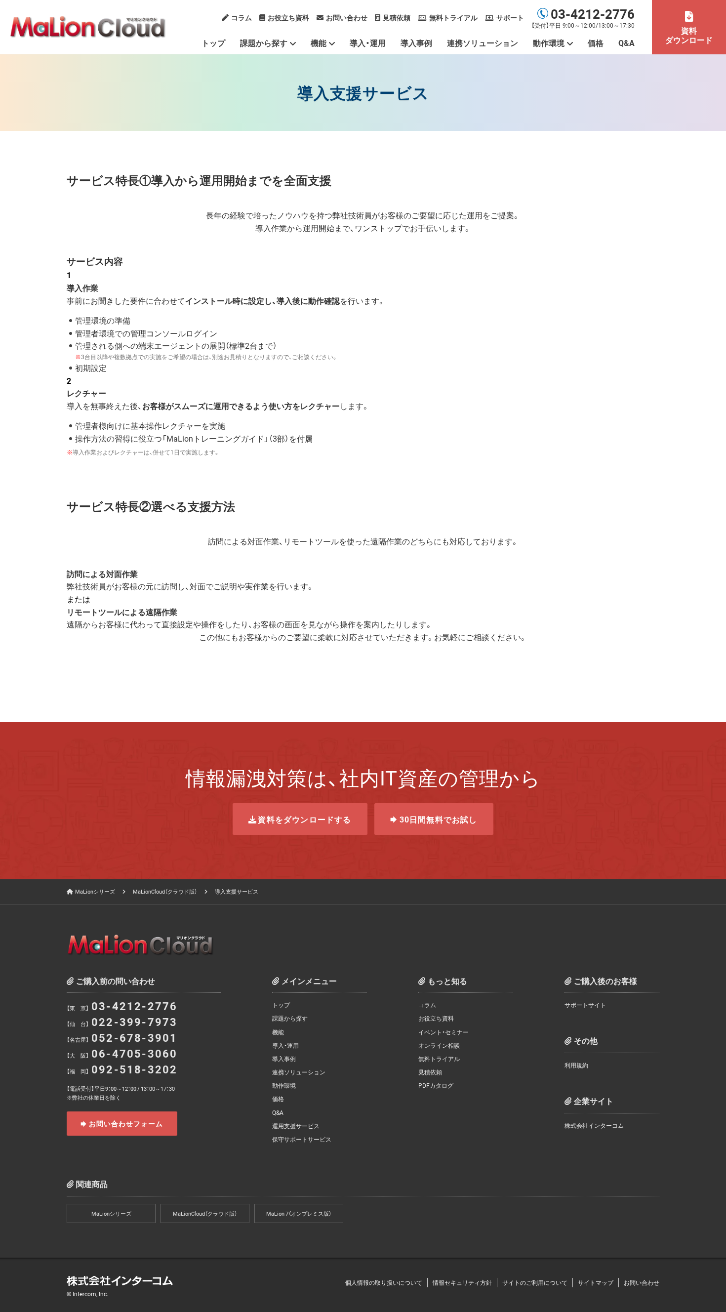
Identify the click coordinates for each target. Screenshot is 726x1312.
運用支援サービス (296, 1125)
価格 (596, 42)
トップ (213, 42)
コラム (241, 17)
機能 (318, 42)
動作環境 (284, 1085)
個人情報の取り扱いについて (383, 1282)
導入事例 (416, 42)
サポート (510, 17)
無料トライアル (453, 17)
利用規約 (576, 1065)
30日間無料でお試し (439, 819)
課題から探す (263, 42)
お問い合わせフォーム (126, 1123)
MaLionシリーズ (95, 891)
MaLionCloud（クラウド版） (165, 891)
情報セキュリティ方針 (462, 1282)
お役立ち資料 (288, 17)
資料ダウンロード (689, 34)
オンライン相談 (439, 1045)
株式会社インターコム (594, 1125)
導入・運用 (368, 42)
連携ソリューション (482, 42)
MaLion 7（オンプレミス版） (298, 1213)
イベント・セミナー (443, 1031)
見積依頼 (396, 17)
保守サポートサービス (301, 1139)
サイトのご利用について (534, 1282)
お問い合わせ (346, 17)
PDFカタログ (435, 1085)
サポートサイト (585, 1004)
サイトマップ (595, 1282)
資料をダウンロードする (304, 819)
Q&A (626, 42)
